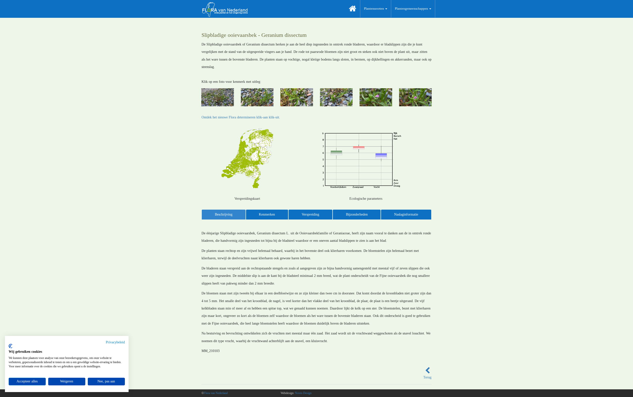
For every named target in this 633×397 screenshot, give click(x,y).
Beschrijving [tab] (223, 214)
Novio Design (303, 393)
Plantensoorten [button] (374, 8)
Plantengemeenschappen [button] (412, 8)
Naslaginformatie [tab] (406, 214)
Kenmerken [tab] (267, 214)
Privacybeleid (115, 342)
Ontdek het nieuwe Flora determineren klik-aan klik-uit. (241, 117)
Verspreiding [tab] (310, 214)
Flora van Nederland (216, 393)
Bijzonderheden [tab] (357, 214)
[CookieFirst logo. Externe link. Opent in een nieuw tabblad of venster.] (10, 346)
